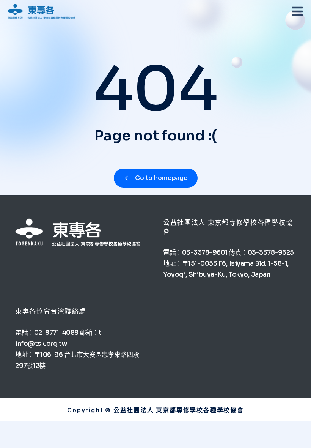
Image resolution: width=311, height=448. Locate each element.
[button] (297, 11)
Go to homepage (161, 178)
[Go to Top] (295, 432)
